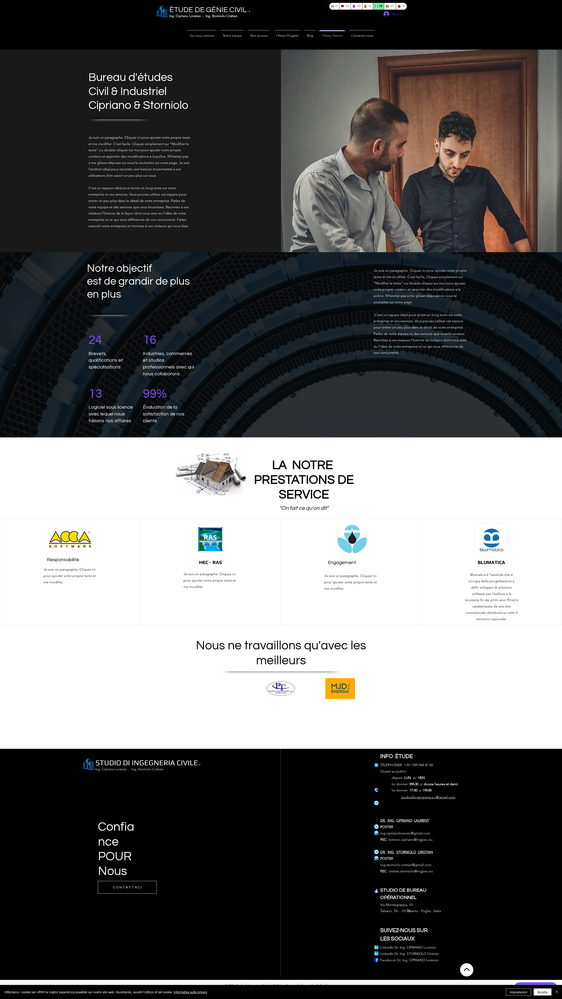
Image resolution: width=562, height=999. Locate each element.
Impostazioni (518, 992)
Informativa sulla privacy (190, 992)
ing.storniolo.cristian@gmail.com (406, 865)
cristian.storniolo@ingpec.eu (410, 871)
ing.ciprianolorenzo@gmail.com (405, 833)
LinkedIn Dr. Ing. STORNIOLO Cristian (409, 954)
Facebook (388, 960)
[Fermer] (556, 991)
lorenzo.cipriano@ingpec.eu (410, 839)
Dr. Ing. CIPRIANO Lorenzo (418, 960)
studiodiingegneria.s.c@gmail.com (428, 797)
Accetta (542, 992)
